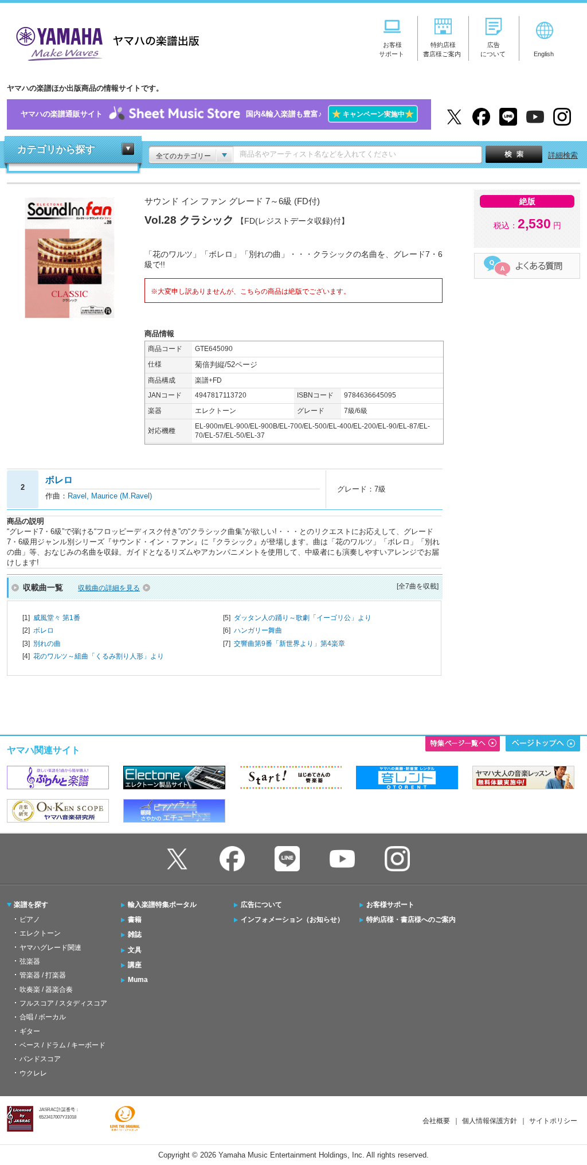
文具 (135, 950)
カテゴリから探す (56, 149)
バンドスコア (40, 1059)
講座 (135, 965)
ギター (29, 1031)
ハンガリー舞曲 (258, 630)
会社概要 (436, 1121)
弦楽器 (29, 961)
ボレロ (43, 630)
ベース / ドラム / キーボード (62, 1045)
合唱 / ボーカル (42, 1017)
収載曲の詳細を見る (109, 588)
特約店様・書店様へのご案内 (411, 919)
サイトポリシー (553, 1121)
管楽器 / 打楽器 (42, 975)
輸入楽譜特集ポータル (162, 905)
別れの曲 (47, 644)
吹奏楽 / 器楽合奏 (46, 989)
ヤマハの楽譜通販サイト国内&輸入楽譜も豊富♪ (217, 114)
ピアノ (29, 919)
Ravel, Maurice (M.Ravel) (110, 496)
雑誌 (135, 934)
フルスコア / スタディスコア (63, 1003)
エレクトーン (40, 933)
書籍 (135, 919)
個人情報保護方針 (489, 1121)
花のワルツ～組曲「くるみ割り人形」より (98, 656)
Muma (138, 980)
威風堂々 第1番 (56, 618)
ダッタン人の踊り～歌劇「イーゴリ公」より (302, 618)
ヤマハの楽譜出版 (104, 42)
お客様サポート (390, 905)
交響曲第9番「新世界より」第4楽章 (289, 644)
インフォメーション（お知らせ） (292, 919)
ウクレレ (33, 1073)
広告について (261, 905)
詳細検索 (563, 155)
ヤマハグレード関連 (50, 948)
